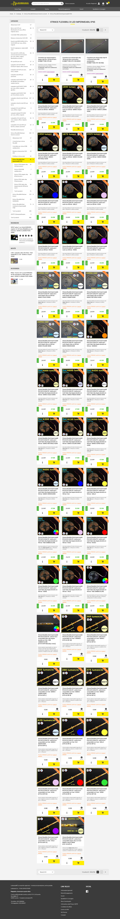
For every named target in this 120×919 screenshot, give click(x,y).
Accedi (88, 3)
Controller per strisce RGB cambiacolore (20, 147)
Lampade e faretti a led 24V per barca (19, 104)
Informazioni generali (66, 890)
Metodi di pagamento (64, 9)
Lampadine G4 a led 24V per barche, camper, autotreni (18, 125)
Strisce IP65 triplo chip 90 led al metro (20, 180)
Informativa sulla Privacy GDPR (69, 904)
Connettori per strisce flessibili (19, 142)
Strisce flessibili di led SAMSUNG (18, 200)
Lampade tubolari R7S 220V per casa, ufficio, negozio (18, 114)
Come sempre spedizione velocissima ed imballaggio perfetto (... (26, 240)
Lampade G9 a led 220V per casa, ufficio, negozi (18, 109)
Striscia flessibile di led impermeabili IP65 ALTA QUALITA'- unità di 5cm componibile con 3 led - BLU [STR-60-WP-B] (72, 741)
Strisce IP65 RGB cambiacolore (19, 170)
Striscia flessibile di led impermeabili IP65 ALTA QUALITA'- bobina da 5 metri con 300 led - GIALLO (72, 202)
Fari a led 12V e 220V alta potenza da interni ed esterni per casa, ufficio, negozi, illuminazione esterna (19, 55)
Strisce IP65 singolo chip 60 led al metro (21, 175)
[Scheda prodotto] (42, 80)
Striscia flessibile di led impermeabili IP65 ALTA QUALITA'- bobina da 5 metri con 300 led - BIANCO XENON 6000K (97, 156)
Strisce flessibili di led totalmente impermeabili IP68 (19, 206)
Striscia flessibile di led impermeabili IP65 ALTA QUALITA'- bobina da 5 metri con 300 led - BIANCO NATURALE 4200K (48, 156)
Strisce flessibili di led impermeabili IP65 (61, 14)
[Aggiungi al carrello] (54, 80)
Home (11, 14)
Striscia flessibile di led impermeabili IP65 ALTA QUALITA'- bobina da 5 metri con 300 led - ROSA (97, 202)
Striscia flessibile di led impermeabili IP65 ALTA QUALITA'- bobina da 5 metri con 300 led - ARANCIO (48, 107)
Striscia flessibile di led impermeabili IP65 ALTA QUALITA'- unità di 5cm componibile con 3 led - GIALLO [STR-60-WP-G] (97, 741)
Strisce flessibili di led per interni (19, 195)
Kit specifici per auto (16, 61)
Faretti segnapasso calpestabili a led (19, 48)
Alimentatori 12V (15, 25)
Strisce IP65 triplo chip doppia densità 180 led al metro (21, 186)
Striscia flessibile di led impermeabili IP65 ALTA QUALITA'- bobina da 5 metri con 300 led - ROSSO (48, 248)
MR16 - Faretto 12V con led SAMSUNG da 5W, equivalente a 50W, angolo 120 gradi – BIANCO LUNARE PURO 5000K (21, 274)
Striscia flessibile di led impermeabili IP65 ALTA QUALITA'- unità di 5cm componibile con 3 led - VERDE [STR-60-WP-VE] (97, 791)
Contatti (33, 9)
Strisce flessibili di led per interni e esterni (35, 14)
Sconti (81, 9)
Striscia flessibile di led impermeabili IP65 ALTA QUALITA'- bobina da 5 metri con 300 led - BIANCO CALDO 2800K (72, 108)
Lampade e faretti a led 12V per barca (19, 99)
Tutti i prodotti (18, 191)
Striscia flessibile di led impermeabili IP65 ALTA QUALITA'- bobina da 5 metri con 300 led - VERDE (72, 248)
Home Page (18, 9)
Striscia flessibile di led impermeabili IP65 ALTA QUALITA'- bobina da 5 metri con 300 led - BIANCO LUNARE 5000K (97, 108)
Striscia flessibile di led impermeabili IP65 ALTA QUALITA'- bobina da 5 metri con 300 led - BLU (48, 202)
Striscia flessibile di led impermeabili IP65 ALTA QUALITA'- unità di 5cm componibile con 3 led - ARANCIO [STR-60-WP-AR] (72, 637)
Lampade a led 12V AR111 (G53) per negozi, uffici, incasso (19, 65)
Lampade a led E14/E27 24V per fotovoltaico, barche (18, 94)
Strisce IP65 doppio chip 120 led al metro (21, 165)
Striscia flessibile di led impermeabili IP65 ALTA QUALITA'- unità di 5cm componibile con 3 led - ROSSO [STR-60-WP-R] (72, 791)
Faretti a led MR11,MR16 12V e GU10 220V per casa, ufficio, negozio (19, 42)
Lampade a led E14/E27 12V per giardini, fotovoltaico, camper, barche (18, 81)
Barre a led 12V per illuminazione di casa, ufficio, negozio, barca (18, 29)
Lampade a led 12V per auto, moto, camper (18, 70)
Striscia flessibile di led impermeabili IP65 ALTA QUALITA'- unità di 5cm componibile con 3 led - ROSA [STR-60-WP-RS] (48, 791)
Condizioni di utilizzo (66, 906)
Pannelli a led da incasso (17, 129)
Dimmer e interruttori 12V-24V (19, 38)
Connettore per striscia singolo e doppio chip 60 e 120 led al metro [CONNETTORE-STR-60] (47, 59)
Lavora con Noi (65, 909)
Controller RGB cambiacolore (19, 35)
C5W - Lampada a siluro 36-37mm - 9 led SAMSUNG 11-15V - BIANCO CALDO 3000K (22, 254)
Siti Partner (64, 912)
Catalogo (18, 14)
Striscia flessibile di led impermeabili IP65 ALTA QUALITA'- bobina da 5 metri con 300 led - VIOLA (97, 248)
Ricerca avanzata (69, 3)
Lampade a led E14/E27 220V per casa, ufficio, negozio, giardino (19, 88)
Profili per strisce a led (19, 156)
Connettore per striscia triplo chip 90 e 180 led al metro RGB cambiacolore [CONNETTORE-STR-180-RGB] (97, 60)
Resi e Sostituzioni (66, 901)
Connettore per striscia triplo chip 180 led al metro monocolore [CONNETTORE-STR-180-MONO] (71, 59)
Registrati (94, 3)
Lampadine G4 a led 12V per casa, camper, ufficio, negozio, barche (19, 119)
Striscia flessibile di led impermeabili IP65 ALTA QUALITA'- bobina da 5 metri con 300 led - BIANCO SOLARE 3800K (72, 156)
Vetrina (47, 9)
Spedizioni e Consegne (99, 9)
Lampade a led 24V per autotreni (17, 75)
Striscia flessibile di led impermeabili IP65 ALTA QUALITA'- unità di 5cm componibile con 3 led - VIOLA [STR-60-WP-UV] (48, 840)
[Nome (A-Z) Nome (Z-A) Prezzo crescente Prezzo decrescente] (46, 30)
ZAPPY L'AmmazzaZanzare (18, 214)
